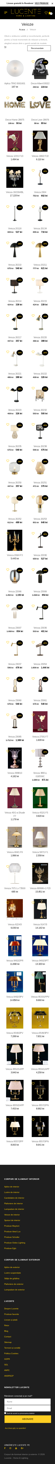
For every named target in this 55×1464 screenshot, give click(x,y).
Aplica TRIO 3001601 (14, 83)
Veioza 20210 (14, 265)
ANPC (7, 1370)
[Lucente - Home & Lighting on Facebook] (4, 1448)
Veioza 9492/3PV (14, 997)
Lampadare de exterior (14, 1290)
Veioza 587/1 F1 (40, 852)
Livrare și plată (10, 1320)
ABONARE (27, 1419)
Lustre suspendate (12, 1273)
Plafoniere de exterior (13, 1284)
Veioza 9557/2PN (40, 1105)
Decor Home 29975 (14, 120)
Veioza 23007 (14, 628)
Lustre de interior (11, 1192)
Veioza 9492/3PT (40, 960)
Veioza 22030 (40, 555)
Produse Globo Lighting (14, 1243)
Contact (7, 1336)
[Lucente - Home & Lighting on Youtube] (16, 1448)
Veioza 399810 (14, 773)
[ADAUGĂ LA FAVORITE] (8, 61)
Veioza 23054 (40, 664)
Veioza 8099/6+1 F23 (40, 888)
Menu (6, 12)
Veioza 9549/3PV (40, 1033)
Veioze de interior (12, 1215)
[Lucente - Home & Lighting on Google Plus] (22, 1448)
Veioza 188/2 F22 (40, 156)
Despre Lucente (11, 1308)
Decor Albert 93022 (40, 83)
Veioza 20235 (14, 446)
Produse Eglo (10, 1248)
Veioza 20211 (40, 265)
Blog (6, 1331)
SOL (6, 1365)
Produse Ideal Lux (12, 1231)
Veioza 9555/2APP (15, 1105)
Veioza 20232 (40, 410)
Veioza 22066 (14, 591)
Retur (6, 1325)
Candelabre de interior (14, 1198)
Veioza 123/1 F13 (14, 156)
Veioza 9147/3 (40, 924)
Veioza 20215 (40, 301)
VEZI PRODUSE (42, 3)
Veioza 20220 (40, 337)
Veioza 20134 (40, 228)
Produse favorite (11, 1314)
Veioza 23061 (40, 700)
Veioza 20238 (40, 446)
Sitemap (8, 1342)
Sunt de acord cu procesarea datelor (21, 1413)
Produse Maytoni (11, 1226)
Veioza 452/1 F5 (40, 812)
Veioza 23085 (14, 737)
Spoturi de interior (12, 1220)
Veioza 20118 (14, 228)
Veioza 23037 (14, 664)
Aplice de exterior (12, 1267)
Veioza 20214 (14, 301)
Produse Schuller (11, 1237)
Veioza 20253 (40, 519)
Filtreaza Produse (5, 47)
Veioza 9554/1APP (40, 1069)
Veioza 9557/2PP (14, 1141)
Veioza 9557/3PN (40, 1141)
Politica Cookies (11, 1353)
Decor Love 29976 (40, 120)
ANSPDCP (9, 1376)
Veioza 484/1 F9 (15, 852)
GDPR (7, 1359)
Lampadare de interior (14, 1209)
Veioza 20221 (14, 374)
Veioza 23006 (40, 591)
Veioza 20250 (14, 482)
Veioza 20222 (40, 374)
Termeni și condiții (12, 1348)
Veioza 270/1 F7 (40, 737)
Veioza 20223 (14, 410)
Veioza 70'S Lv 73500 (14, 888)
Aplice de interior (11, 1187)
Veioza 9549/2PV (14, 1033)
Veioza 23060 (14, 700)
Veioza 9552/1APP (15, 1069)
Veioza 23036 (40, 628)
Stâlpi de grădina (11, 1278)
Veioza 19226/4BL (15, 192)
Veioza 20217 (14, 337)
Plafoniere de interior (13, 1203)
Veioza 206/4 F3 (15, 555)
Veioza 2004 (40, 192)
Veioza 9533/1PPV (40, 997)
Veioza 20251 (40, 482)
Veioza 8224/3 (15, 924)
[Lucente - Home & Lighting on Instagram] (10, 1448)
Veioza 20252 (14, 519)
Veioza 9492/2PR (14, 960)
